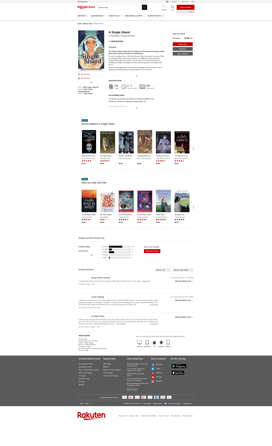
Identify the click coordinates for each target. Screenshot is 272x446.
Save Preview (85, 78)
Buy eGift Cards (84, 379)
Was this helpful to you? (183, 281)
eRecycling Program (85, 373)
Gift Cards (185, 1)
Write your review (152, 251)
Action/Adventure (84, 91)
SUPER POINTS (154, 16)
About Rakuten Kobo (86, 364)
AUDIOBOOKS (97, 16)
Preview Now (85, 74)
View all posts (132, 389)
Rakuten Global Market (149, 416)
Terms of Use (147, 403)
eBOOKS (82, 16)
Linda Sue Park (117, 41)
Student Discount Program (112, 370)
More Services (176, 416)
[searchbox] (122, 7)
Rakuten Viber (134, 416)
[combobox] (163, 270)
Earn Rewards (83, 1)
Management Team (85, 367)
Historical (95, 87)
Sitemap (81, 384)
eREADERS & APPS (134, 16)
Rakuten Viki (123, 416)
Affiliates (106, 367)
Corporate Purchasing (110, 376)
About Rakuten (188, 416)
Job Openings (108, 373)
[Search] (144, 7)
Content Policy (187, 403)
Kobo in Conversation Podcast (89, 370)
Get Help (82, 381)
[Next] (193, 148)
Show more (145, 281)
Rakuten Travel (164, 416)
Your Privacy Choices (174, 403)
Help (192, 1)
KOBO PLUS (114, 16)
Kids (84, 87)
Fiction (89, 87)
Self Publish (107, 364)
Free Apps (82, 376)
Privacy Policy (158, 403)
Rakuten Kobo (86, 7)
